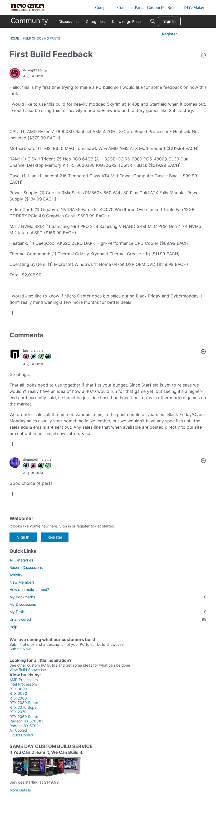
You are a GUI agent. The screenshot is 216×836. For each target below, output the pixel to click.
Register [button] (54, 537)
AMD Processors (23, 679)
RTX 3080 (18, 693)
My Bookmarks (108, 597)
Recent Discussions (26, 567)
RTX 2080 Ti (20, 698)
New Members (22, 582)
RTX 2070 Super (23, 707)
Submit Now (20, 649)
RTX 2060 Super (23, 716)
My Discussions (22, 604)
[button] (203, 55)
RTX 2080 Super (23, 702)
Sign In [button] (23, 537)
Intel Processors (23, 684)
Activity (15, 575)
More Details (20, 790)
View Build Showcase (27, 669)
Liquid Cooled (21, 735)
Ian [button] (25, 351)
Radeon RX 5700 (24, 725)
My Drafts (108, 611)
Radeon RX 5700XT (26, 721)
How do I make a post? (29, 589)
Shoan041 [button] (30, 460)
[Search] (153, 21)
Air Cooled (18, 730)
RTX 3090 (18, 689)
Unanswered (108, 619)
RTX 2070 (18, 712)
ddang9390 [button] (32, 70)
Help (13, 626)
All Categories (21, 560)
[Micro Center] (29, 21)
